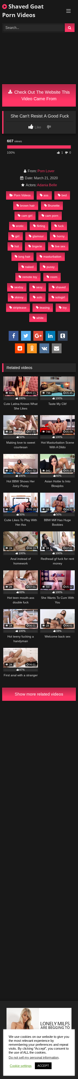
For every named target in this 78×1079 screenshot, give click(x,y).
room (53, 277)
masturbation (52, 256)
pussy (51, 267)
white (40, 318)
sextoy (18, 287)
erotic (20, 226)
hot (17, 246)
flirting (41, 226)
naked (29, 267)
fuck (61, 226)
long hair (24, 256)
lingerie (37, 246)
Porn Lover (45, 171)
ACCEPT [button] (43, 1065)
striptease (19, 307)
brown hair (27, 205)
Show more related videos (39, 694)
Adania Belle (47, 185)
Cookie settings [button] (21, 1066)
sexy (39, 287)
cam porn (51, 215)
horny (61, 236)
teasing (45, 307)
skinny (19, 297)
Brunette (54, 205)
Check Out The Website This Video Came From (41, 95)
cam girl (26, 215)
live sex (60, 246)
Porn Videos (22, 195)
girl (17, 236)
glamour (38, 236)
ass (46, 195)
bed (64, 195)
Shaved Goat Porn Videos (23, 10)
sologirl (60, 297)
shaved (61, 287)
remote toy (29, 277)
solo (39, 297)
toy (65, 307)
